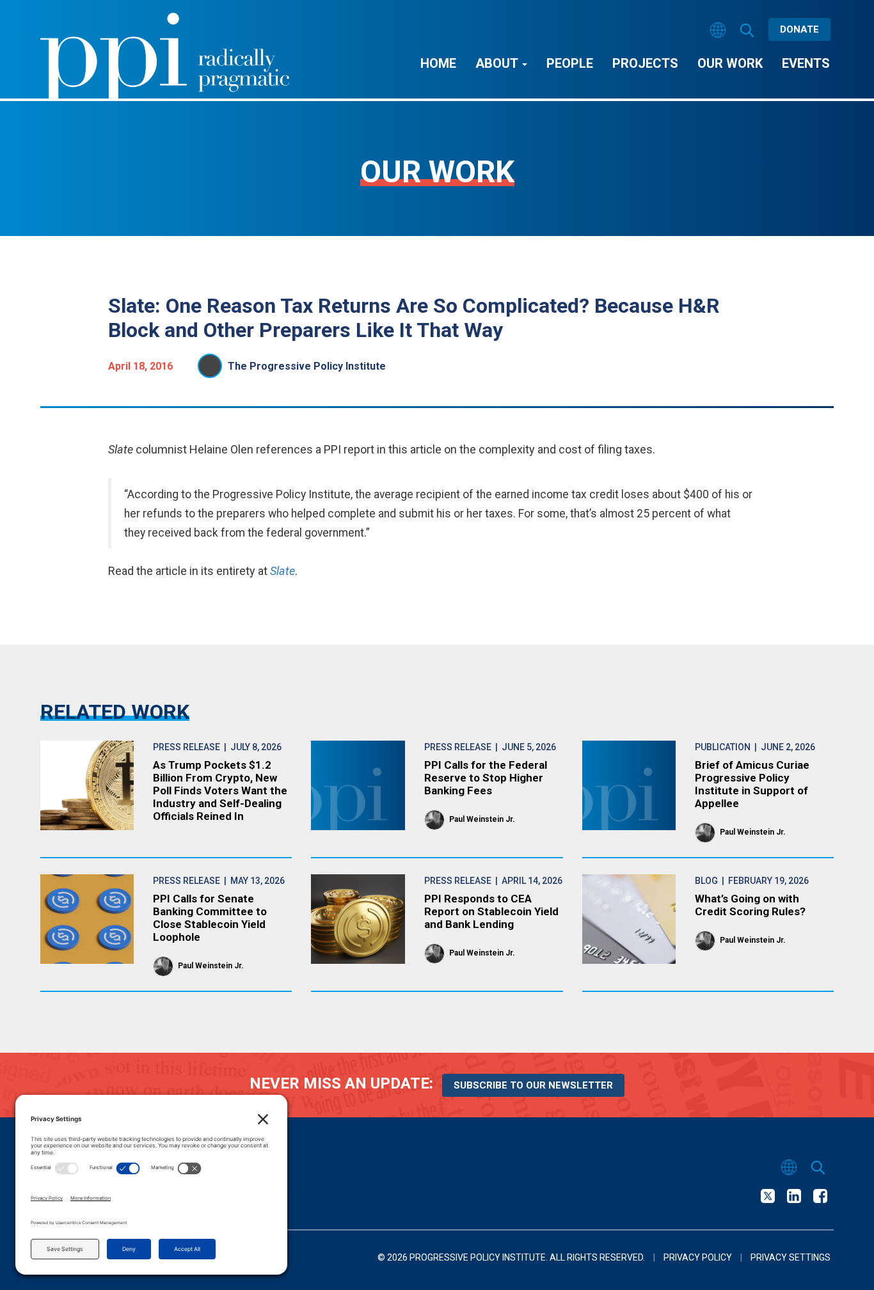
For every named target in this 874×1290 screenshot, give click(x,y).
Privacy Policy (697, 1257)
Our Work (730, 63)
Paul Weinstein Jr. (482, 819)
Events (806, 63)
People (569, 63)
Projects (645, 63)
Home (438, 63)
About (498, 63)
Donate (799, 29)
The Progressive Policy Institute (307, 366)
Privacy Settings (790, 1257)
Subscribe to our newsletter (533, 1085)
